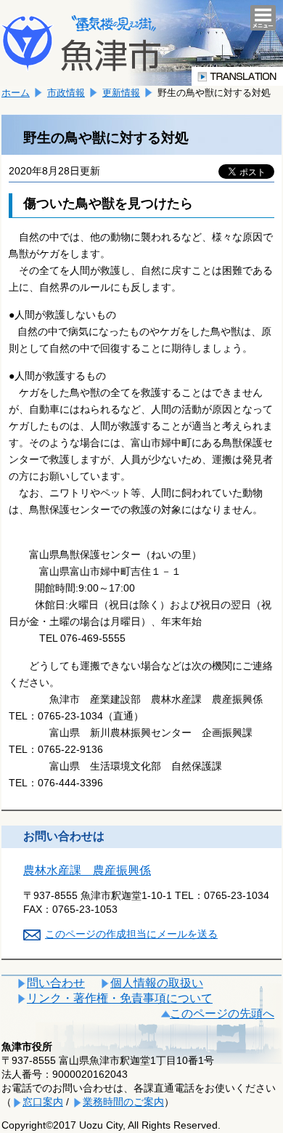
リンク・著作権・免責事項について (120, 998)
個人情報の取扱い (156, 983)
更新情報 (121, 92)
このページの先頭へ (222, 1013)
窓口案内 (42, 1102)
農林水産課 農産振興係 (87, 870)
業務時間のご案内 (123, 1102)
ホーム (15, 92)
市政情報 (66, 92)
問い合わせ (56, 983)
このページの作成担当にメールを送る (131, 934)
